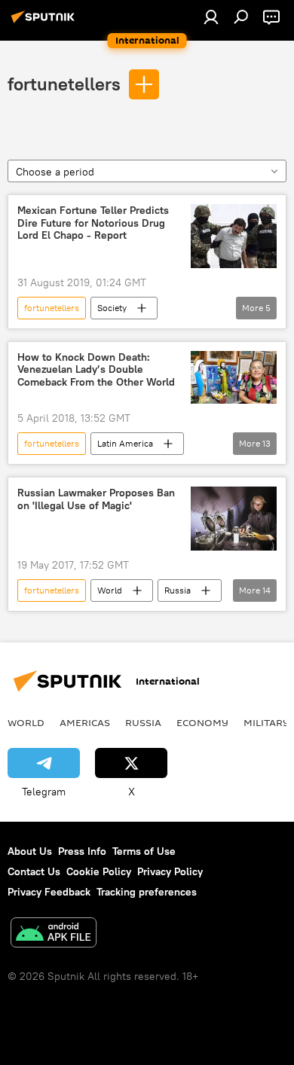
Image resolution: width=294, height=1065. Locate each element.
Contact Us (34, 871)
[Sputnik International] (45, 22)
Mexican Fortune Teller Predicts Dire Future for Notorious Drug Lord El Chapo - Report (93, 223)
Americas (85, 722)
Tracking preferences (146, 892)
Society (112, 307)
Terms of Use (144, 851)
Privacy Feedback (49, 892)
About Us (30, 851)
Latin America (125, 443)
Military (266, 722)
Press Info (82, 851)
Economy (202, 722)
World (109, 590)
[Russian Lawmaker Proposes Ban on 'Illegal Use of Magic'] (234, 519)
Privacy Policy (170, 871)
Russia (177, 590)
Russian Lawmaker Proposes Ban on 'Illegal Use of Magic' (96, 499)
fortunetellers (64, 83)
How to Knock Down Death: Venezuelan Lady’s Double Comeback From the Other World (96, 370)
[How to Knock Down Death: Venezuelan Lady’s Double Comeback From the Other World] (234, 377)
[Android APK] (53, 934)
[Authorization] (211, 17)
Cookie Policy (98, 871)
